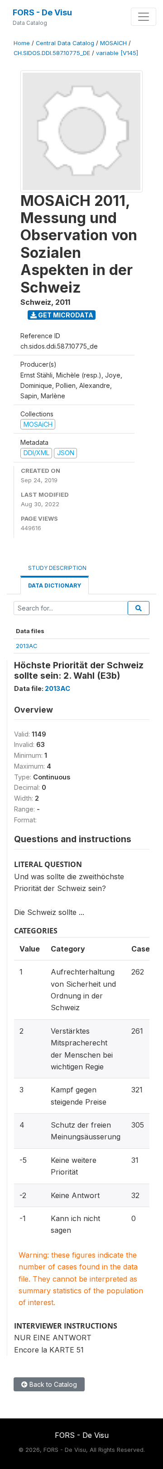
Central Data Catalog (65, 43)
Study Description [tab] (57, 567)
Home (22, 43)
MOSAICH (113, 43)
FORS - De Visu (42, 12)
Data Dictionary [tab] (54, 585)
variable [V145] (117, 53)
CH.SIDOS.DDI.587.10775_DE (52, 53)
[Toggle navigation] (143, 17)
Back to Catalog (52, 1384)
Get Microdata (65, 315)
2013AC (27, 645)
